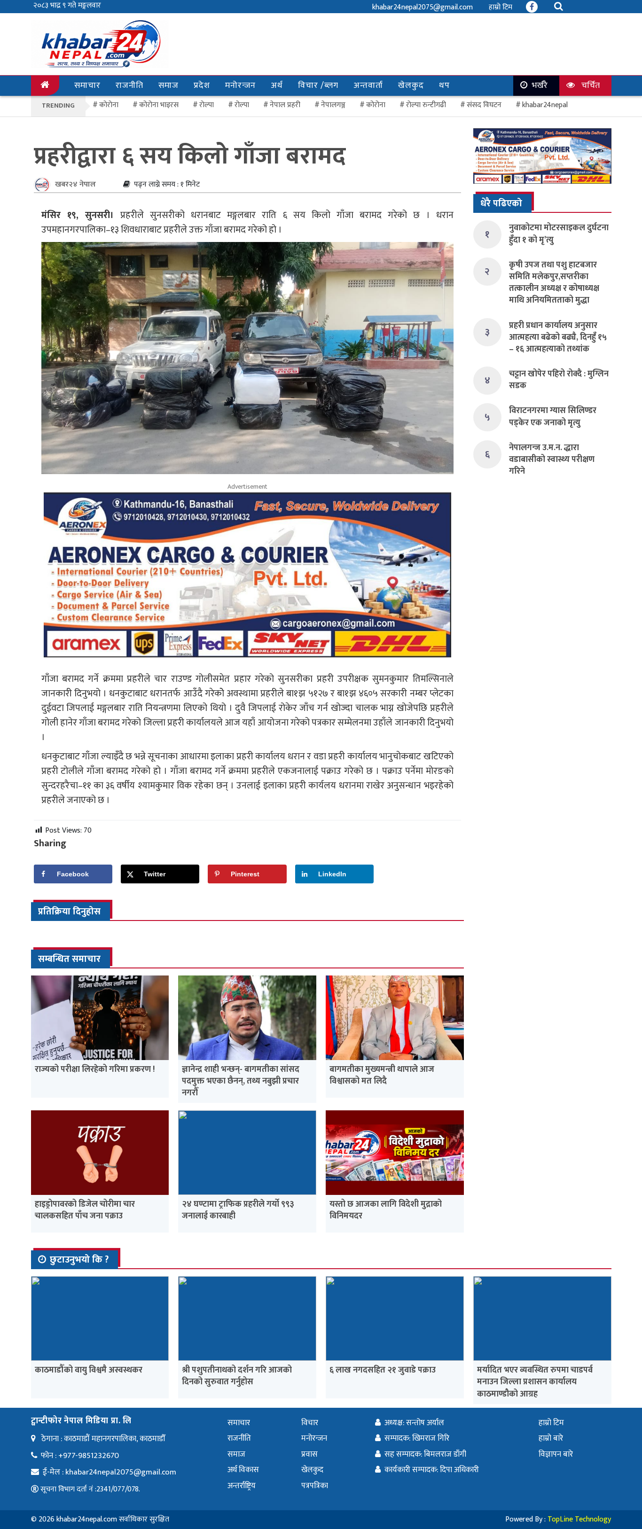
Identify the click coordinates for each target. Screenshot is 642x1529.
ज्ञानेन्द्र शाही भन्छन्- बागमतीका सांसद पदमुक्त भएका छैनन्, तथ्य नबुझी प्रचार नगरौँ (240, 1081)
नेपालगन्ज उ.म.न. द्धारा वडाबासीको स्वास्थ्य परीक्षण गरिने (552, 459)
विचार (309, 1422)
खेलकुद (411, 85)
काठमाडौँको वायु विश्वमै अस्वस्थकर (88, 1370)
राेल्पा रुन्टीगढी (426, 105)
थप (444, 85)
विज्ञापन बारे (556, 1454)
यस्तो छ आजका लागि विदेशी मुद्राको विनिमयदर (385, 1210)
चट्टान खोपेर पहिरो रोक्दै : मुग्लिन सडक (559, 380)
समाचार (87, 85)
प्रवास (309, 1454)
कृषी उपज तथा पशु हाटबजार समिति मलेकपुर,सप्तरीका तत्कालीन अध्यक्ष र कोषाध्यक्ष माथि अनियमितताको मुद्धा (554, 283)
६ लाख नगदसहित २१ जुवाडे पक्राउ (382, 1370)
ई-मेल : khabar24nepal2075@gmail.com (109, 1472)
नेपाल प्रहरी (285, 105)
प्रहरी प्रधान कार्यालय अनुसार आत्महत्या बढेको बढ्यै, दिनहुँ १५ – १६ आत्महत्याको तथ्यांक (558, 337)
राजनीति (129, 85)
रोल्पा (242, 105)
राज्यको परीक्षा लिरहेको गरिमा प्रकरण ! (95, 1069)
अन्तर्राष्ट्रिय (241, 1485)
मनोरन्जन (240, 85)
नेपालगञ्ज (333, 105)
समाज (168, 85)
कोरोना (375, 105)
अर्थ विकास (243, 1469)
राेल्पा (206, 105)
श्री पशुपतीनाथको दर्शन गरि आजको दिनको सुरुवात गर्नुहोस (237, 1376)
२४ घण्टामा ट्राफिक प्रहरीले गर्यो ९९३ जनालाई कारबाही (238, 1210)
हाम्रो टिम (500, 7)
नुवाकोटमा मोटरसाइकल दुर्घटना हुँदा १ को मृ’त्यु (559, 234)
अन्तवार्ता (368, 85)
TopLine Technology (579, 1519)
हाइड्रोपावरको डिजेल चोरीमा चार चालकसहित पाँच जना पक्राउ (85, 1210)
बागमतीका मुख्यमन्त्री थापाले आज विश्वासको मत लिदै (381, 1075)
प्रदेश (202, 85)
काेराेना (108, 105)
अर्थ (277, 85)
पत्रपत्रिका (314, 1485)
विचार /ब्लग (318, 85)
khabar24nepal (545, 105)
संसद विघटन (484, 105)
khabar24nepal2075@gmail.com (422, 7)
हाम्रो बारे (551, 1438)
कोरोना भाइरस (159, 105)
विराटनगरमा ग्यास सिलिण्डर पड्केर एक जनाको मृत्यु (552, 416)
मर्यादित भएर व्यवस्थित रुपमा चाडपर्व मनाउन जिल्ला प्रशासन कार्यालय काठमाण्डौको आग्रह (535, 1382)
